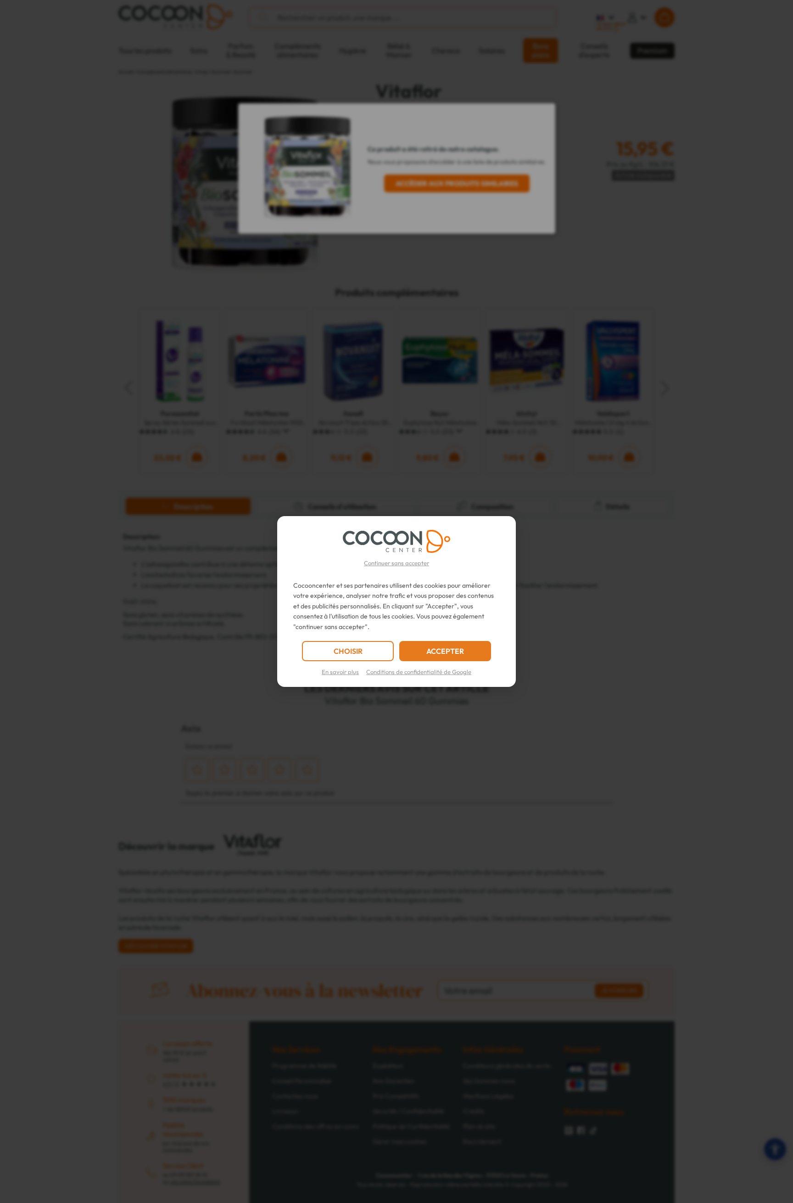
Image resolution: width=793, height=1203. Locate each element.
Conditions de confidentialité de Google (418, 671)
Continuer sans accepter (396, 563)
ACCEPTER (445, 651)
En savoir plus (340, 671)
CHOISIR (348, 651)
